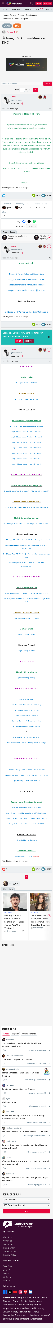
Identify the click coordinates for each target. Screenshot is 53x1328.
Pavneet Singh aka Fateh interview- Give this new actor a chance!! (24, 1146)
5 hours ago (28, 1136)
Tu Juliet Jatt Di (11, 1141)
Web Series (10, 1085)
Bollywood (10, 1039)
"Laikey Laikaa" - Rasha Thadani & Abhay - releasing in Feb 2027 (21, 1045)
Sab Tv (6, 1280)
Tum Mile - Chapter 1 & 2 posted (17, 1059)
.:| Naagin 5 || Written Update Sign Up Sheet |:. (26, 312)
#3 (50, 361)
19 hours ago (32, 1152)
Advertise (7, 1240)
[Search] (31, 3)
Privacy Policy (9, 1255)
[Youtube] (15, 1292)
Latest (6, 1033)
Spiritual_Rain (41, 1168)
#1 (50, 108)
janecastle (42, 1122)
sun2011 (43, 1152)
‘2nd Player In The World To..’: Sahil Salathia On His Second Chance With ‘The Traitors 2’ (14, 921)
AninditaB (42, 1080)
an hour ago (33, 1050)
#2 (50, 258)
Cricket (8, 1157)
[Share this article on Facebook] (24, 221)
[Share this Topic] (19, 221)
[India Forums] (14, 3)
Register (47, 3)
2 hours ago (33, 1106)
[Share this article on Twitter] (29, 221)
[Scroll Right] (49, 237)
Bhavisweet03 (41, 1136)
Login (39, 3)
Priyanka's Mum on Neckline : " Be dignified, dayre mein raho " (25, 1179)
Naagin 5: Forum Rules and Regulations (26, 274)
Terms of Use (9, 1251)
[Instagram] (20, 1292)
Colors (6, 1273)
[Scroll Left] (3, 237)
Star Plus (7, 1266)
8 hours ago (31, 1063)
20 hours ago (29, 1168)
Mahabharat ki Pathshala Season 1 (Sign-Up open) (21, 1074)
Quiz (37, 9)
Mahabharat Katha (12, 1069)
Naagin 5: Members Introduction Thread (26, 284)
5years (9, 207)
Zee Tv (6, 1269)
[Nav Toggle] (3, 3)
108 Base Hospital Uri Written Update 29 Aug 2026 (25, 1131)
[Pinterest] (25, 1292)
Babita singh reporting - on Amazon (18, 1089)
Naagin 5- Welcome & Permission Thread (26, 279)
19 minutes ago (30, 1080)
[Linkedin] (30, 1292)
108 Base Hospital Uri (14, 1128)
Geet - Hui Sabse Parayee (15, 1056)
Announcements (29, 1033)
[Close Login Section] (49, 337)
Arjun (8, 1098)
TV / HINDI (8, 913)
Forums (16, 9)
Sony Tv (7, 1276)
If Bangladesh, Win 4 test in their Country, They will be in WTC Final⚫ (25, 1163)
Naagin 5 (11, 32)
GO (35, 90)
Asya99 (43, 1106)
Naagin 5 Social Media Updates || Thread (26, 290)
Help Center (9, 1247)
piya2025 (42, 1184)
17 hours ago (31, 1093)
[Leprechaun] (4, 207)
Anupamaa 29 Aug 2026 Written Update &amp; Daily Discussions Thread (23, 1117)
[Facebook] (5, 1292)
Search (47, 83)
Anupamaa (10, 1112)
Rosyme (43, 1050)
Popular (15, 1033)
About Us (7, 1237)
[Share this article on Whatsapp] (34, 221)
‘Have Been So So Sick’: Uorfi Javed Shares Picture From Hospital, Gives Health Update (41, 920)
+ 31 (49, 97)
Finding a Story (9, 1102)
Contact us (8, 1244)
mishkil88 (42, 1093)
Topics (27, 9)
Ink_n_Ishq (42, 1063)
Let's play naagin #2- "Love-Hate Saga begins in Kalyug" (26, 743)
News (5, 9)
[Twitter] (10, 1292)
